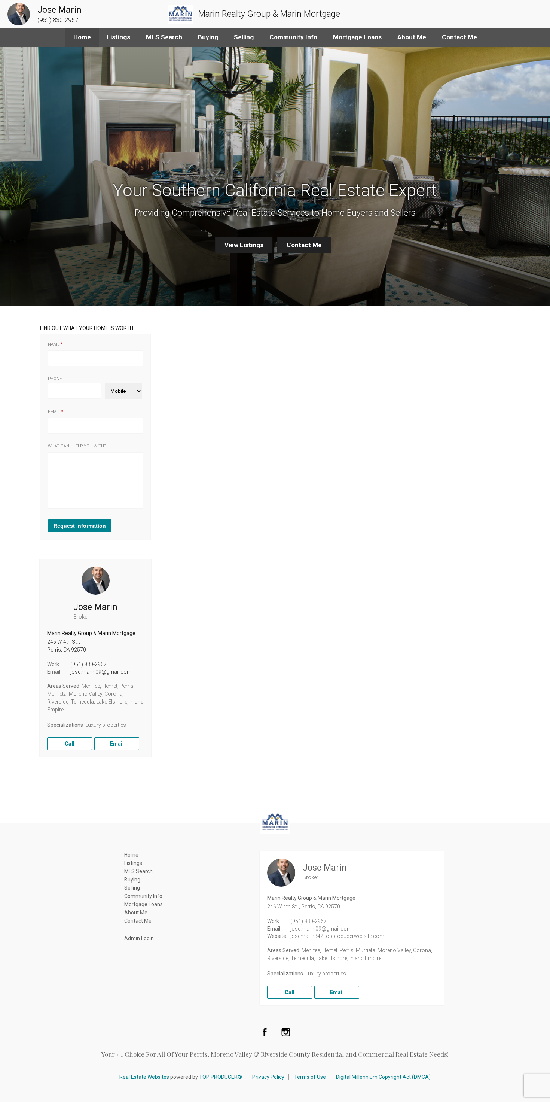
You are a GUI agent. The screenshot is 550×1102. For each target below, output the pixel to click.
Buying (208, 37)
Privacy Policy (268, 1077)
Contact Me (459, 37)
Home (82, 37)
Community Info (293, 37)
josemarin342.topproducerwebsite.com (337, 936)
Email (54, 411)
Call (69, 744)
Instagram (285, 1031)
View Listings (243, 245)
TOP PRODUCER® (220, 1077)
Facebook (264, 1031)
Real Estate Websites (144, 1077)
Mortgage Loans (357, 37)
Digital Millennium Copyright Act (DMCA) (383, 1077)
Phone (55, 378)
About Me (411, 37)
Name (53, 344)
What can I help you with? (77, 446)
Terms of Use (310, 1077)
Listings (118, 37)
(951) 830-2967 (88, 664)
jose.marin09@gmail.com (101, 672)
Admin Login (139, 938)
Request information (80, 526)
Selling (244, 37)
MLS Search (164, 37)
